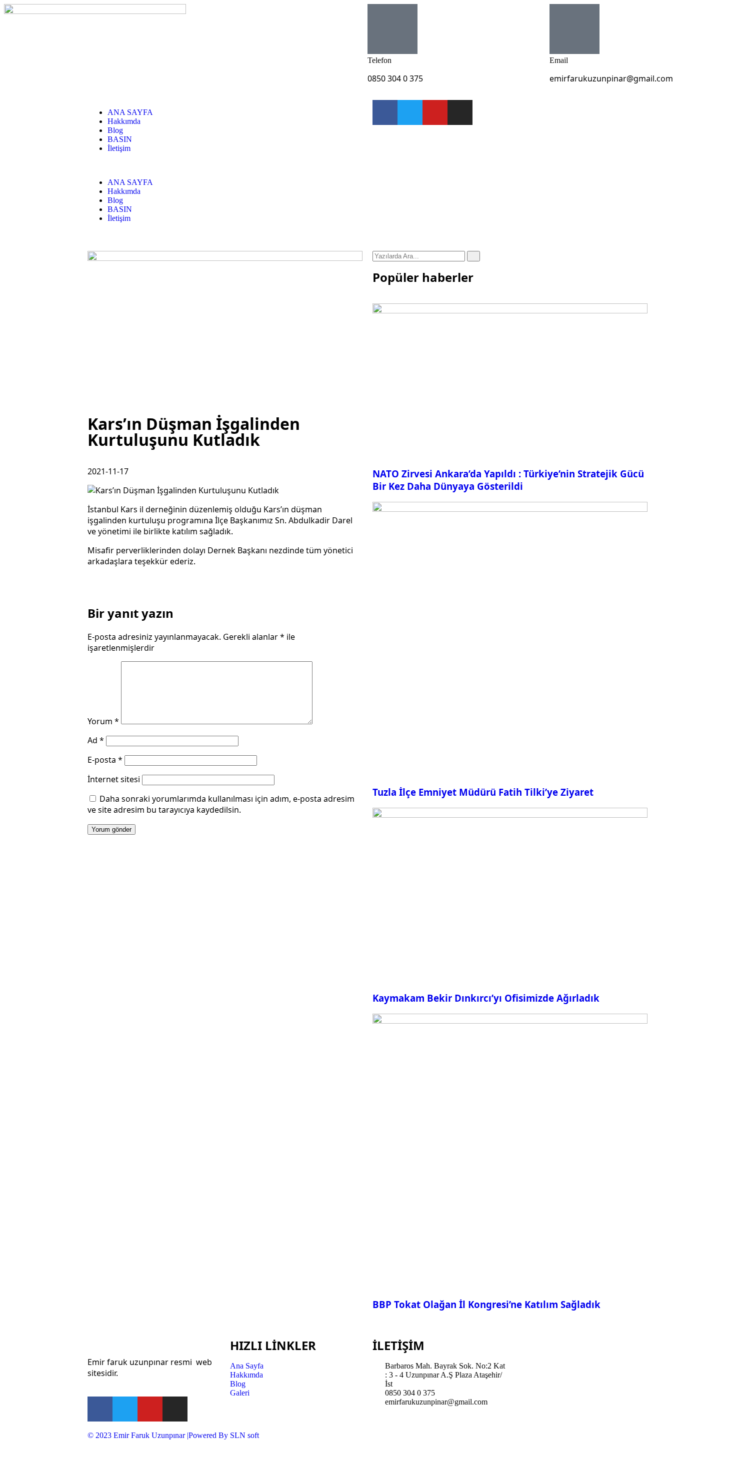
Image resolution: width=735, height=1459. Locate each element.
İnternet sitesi (114, 779)
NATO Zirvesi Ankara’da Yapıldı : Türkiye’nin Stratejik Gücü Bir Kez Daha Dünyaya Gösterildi (508, 479)
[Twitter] (410, 112)
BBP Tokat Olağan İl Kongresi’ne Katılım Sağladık (486, 1304)
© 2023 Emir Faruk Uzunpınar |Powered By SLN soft (173, 1435)
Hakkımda (124, 121)
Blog (115, 130)
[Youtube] (435, 112)
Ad (96, 740)
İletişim (119, 148)
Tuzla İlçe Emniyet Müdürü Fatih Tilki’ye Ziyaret (483, 792)
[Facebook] (385, 112)
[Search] (473, 256)
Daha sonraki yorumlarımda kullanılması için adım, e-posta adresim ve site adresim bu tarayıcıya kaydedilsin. (221, 804)
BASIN (120, 139)
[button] (225, 165)
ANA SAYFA (130, 112)
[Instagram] (460, 112)
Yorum (103, 721)
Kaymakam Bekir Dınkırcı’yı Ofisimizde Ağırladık (486, 998)
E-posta (105, 759)
